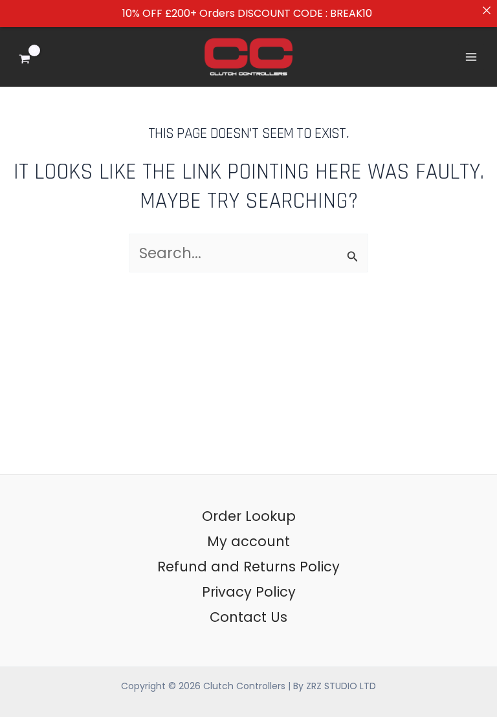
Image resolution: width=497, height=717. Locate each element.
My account (248, 541)
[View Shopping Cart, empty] (34, 56)
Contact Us (248, 617)
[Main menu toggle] (471, 57)
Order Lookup (249, 516)
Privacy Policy (249, 591)
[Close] (486, 10)
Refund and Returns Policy (248, 566)
